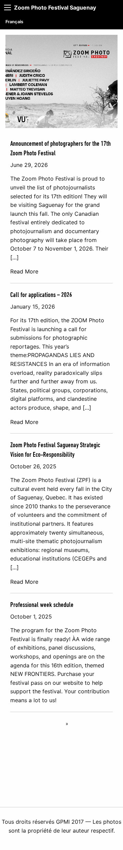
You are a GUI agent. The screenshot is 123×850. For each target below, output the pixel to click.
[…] (14, 257)
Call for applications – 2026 (41, 295)
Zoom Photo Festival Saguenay (55, 7)
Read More (24, 271)
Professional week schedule (41, 604)
